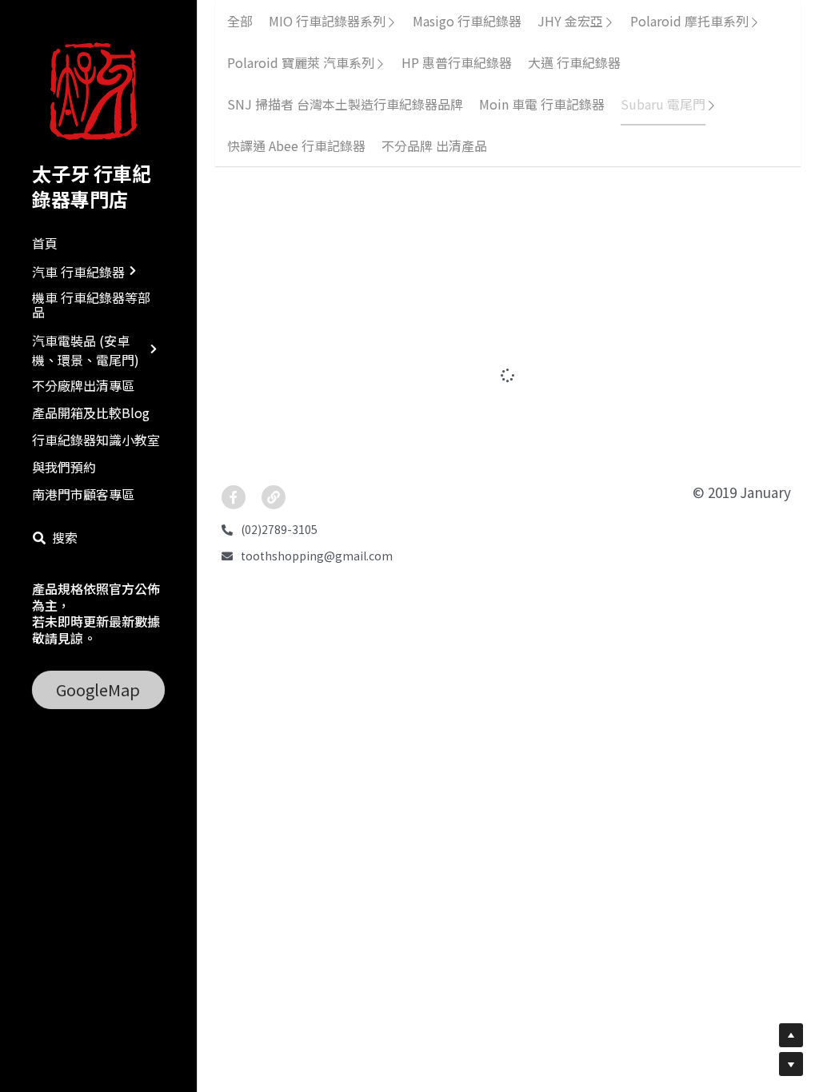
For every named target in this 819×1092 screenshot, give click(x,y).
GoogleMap (98, 689)
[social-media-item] (234, 406)
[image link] (98, 91)
